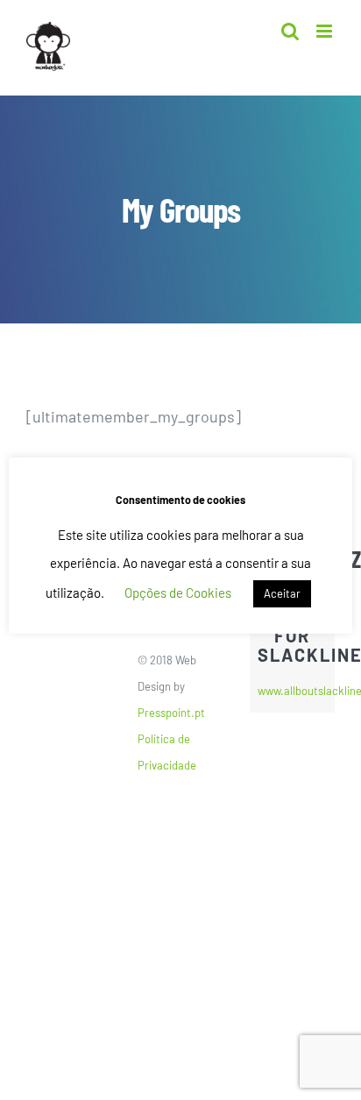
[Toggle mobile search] (290, 31)
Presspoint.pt (171, 713)
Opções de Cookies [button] (177, 592)
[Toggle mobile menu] (325, 31)
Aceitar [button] (282, 593)
